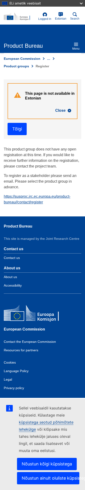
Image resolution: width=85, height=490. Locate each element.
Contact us (12, 258)
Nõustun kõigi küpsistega (47, 463)
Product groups (16, 66)
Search (74, 18)
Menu (76, 48)
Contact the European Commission (30, 342)
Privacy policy (14, 388)
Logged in (44, 19)
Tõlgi (17, 128)
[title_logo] (20, 17)
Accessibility (13, 285)
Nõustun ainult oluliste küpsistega (50, 478)
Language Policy (16, 371)
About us (10, 277)
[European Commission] (38, 314)
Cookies (10, 362)
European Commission (22, 58)
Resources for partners (21, 350)
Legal (8, 379)
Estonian (60, 16)
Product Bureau (18, 226)
